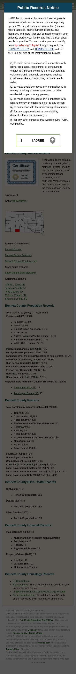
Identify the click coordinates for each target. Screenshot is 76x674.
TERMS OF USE (44, 49)
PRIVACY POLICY (18, 49)
